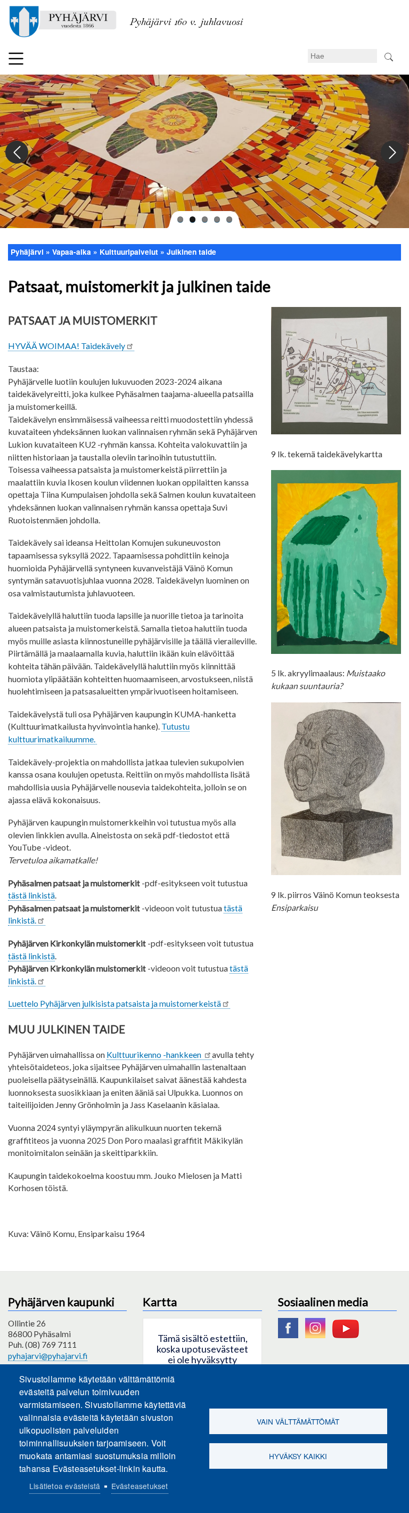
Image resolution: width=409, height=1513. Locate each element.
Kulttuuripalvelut (129, 252)
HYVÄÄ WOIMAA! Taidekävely (66, 346)
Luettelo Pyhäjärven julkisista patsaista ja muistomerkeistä (114, 1003)
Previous (17, 153)
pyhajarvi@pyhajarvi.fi (47, 1356)
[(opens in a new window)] (291, 1335)
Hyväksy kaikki (298, 1456)
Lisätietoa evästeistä (64, 1485)
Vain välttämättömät (298, 1421)
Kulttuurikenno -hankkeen (155, 1054)
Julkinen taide (191, 252)
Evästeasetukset (139, 1485)
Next (392, 153)
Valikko (16, 58)
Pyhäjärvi (27, 252)
